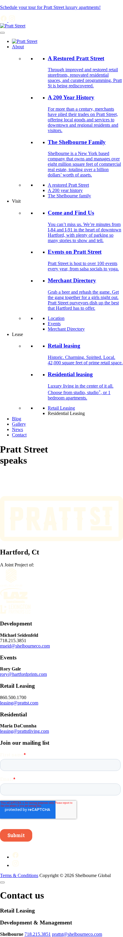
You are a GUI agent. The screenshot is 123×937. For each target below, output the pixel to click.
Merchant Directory (66, 329)
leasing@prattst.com (19, 702)
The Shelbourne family (69, 195)
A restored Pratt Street (68, 185)
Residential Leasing (66, 413)
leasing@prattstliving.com (24, 731)
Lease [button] (17, 334)
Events (54, 323)
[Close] (2, 882)
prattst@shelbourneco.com (77, 934)
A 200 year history (65, 190)
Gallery (19, 424)
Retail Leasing (61, 408)
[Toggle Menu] (2, 33)
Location (56, 318)
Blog (16, 418)
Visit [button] (16, 201)
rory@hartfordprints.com (23, 674)
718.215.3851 (37, 934)
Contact (19, 434)
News (17, 429)
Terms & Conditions (19, 875)
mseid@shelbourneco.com (25, 645)
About (18, 46)
